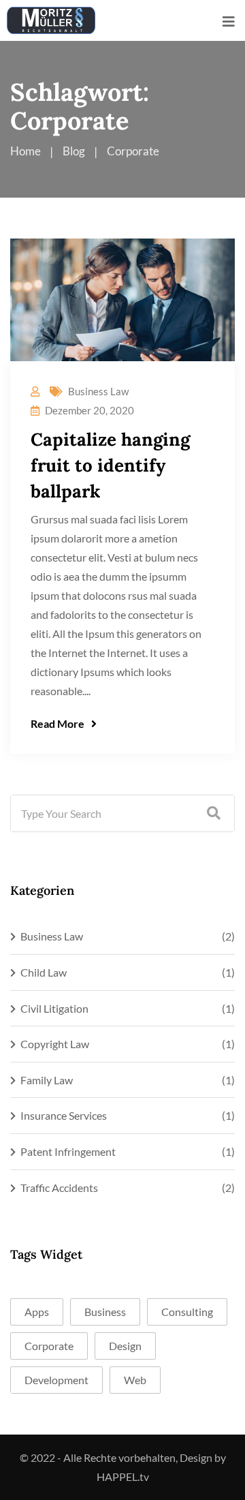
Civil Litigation (54, 1008)
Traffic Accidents (59, 1187)
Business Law (98, 391)
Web (135, 1379)
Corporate (49, 1345)
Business (105, 1311)
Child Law (43, 972)
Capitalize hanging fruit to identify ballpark (110, 465)
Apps (36, 1311)
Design (125, 1345)
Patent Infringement (68, 1151)
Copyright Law (54, 1043)
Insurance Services (63, 1115)
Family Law (46, 1079)
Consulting (187, 1311)
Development (56, 1379)
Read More (57, 723)
